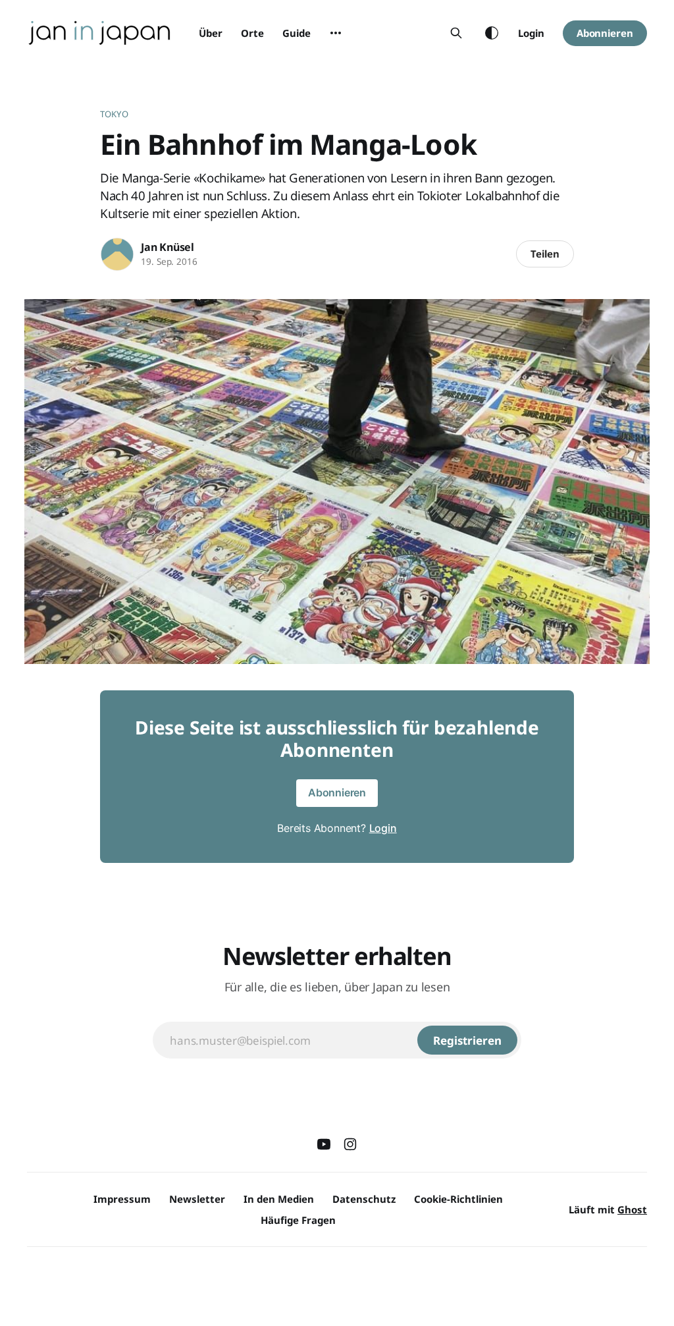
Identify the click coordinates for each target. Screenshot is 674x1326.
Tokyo (114, 114)
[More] (335, 32)
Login (531, 33)
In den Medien (279, 1198)
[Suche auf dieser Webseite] (456, 32)
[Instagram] (350, 1144)
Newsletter (197, 1198)
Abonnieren (605, 33)
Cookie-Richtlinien (458, 1198)
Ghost (632, 1209)
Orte (252, 33)
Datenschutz (364, 1198)
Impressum (122, 1198)
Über (210, 33)
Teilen (545, 253)
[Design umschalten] (491, 32)
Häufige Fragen (298, 1220)
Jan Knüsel (167, 247)
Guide (296, 33)
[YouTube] (323, 1144)
